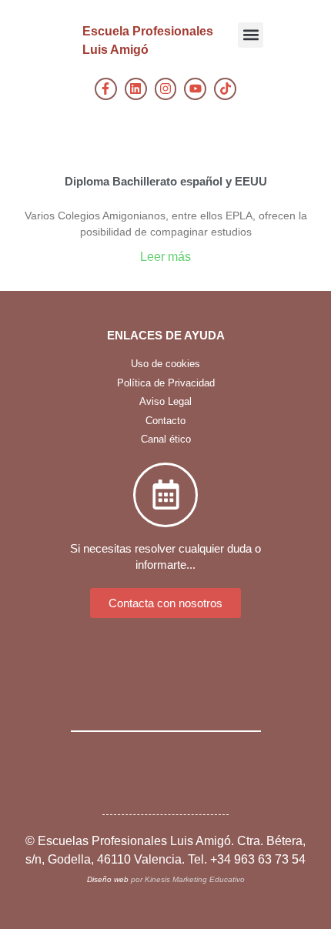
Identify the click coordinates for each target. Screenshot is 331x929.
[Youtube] (195, 89)
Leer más (165, 256)
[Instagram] (166, 89)
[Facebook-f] (106, 89)
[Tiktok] (225, 89)
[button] (250, 35)
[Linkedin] (136, 89)
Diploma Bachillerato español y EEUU (166, 181)
